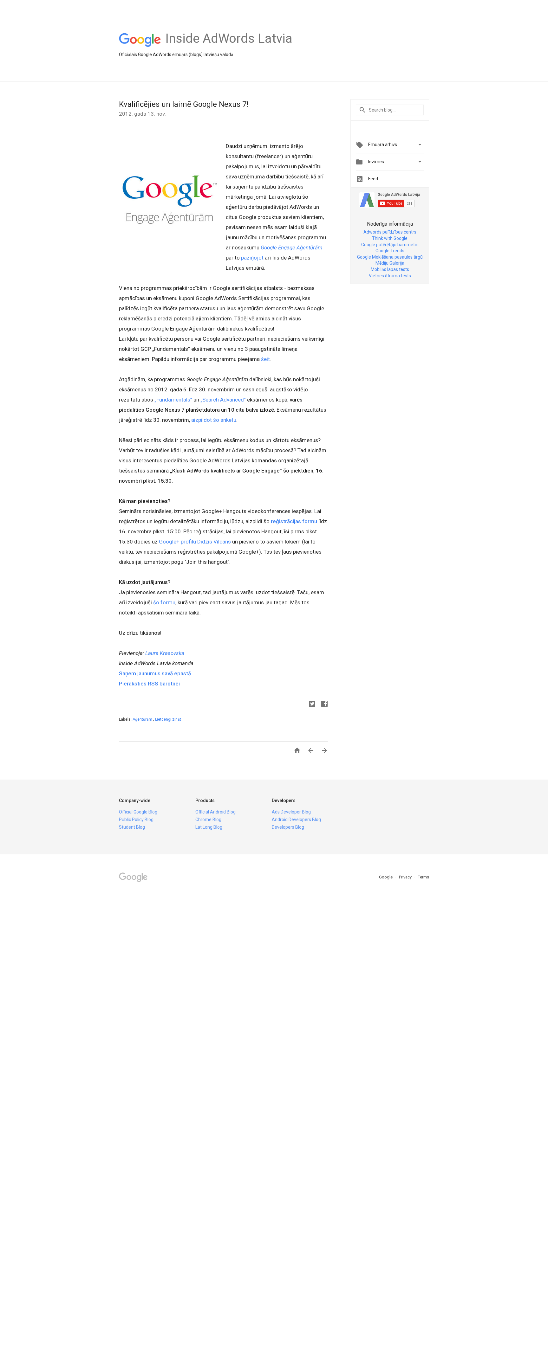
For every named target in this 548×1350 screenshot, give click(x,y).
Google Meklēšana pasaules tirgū (390, 257)
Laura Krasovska (164, 653)
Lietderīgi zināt (168, 719)
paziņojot (252, 257)
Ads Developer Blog (291, 811)
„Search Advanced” (223, 399)
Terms (423, 877)
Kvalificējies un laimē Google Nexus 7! (183, 104)
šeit (265, 359)
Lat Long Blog (208, 827)
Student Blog (132, 827)
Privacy (406, 877)
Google (386, 877)
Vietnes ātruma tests (390, 275)
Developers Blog (288, 827)
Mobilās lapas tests (390, 269)
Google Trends (389, 250)
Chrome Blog (208, 819)
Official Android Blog (215, 811)
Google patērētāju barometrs (390, 244)
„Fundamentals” (173, 399)
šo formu (164, 602)
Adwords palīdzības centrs (389, 232)
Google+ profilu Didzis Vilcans (195, 541)
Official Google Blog (138, 811)
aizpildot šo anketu (213, 420)
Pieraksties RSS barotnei (149, 683)
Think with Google (390, 238)
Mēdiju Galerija (389, 263)
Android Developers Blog (296, 819)
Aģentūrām (143, 719)
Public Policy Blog (136, 819)
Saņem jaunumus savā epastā (155, 673)
